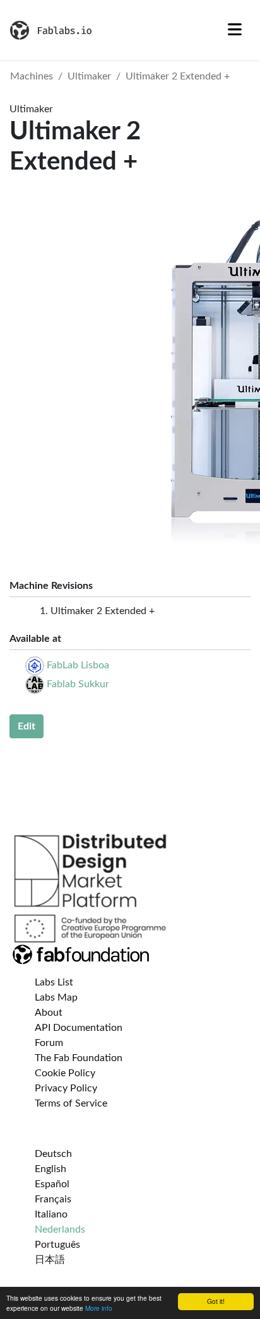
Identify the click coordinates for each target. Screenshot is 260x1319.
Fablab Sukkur (78, 684)
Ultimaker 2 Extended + (178, 76)
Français (53, 1199)
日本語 (50, 1260)
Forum (49, 1043)
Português (57, 1245)
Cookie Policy (65, 1073)
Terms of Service (71, 1103)
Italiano (51, 1214)
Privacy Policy (66, 1088)
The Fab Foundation (78, 1058)
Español (52, 1184)
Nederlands (60, 1229)
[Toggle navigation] (235, 30)
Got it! (216, 1301)
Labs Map (56, 997)
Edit (26, 726)
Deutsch (53, 1154)
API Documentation (78, 1028)
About (48, 1013)
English (50, 1169)
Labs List (54, 982)
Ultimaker (89, 76)
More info (98, 1308)
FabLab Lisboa (78, 665)
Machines (31, 76)
